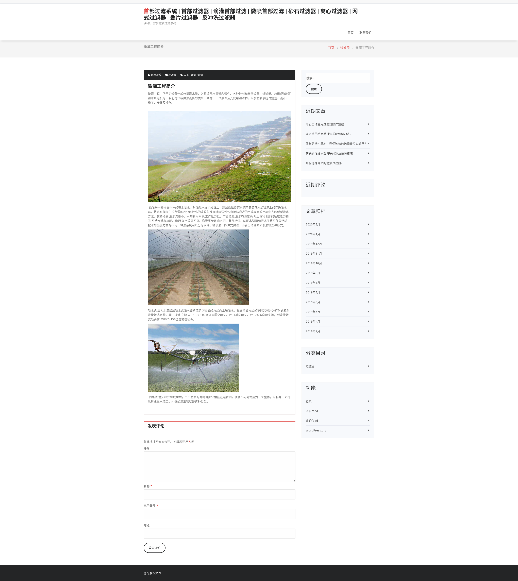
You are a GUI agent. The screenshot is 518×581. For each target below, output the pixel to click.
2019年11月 (314, 253)
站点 (147, 525)
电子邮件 (151, 506)
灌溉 (200, 75)
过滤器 (345, 48)
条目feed (312, 411)
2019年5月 (313, 312)
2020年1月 (313, 234)
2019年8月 (313, 283)
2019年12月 (314, 244)
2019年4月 (313, 321)
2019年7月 (313, 292)
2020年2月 (313, 224)
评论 (147, 448)
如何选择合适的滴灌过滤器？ (325, 163)
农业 (186, 75)
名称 (148, 486)
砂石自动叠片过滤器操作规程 (325, 124)
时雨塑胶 (155, 75)
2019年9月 (313, 273)
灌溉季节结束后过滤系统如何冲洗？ (329, 134)
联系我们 (365, 32)
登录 (309, 401)
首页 (350, 32)
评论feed (312, 421)
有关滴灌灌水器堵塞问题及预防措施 (329, 153)
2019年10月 (314, 263)
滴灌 (193, 75)
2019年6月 (313, 302)
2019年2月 (313, 331)
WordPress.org (316, 430)
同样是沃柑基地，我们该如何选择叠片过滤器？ (336, 144)
